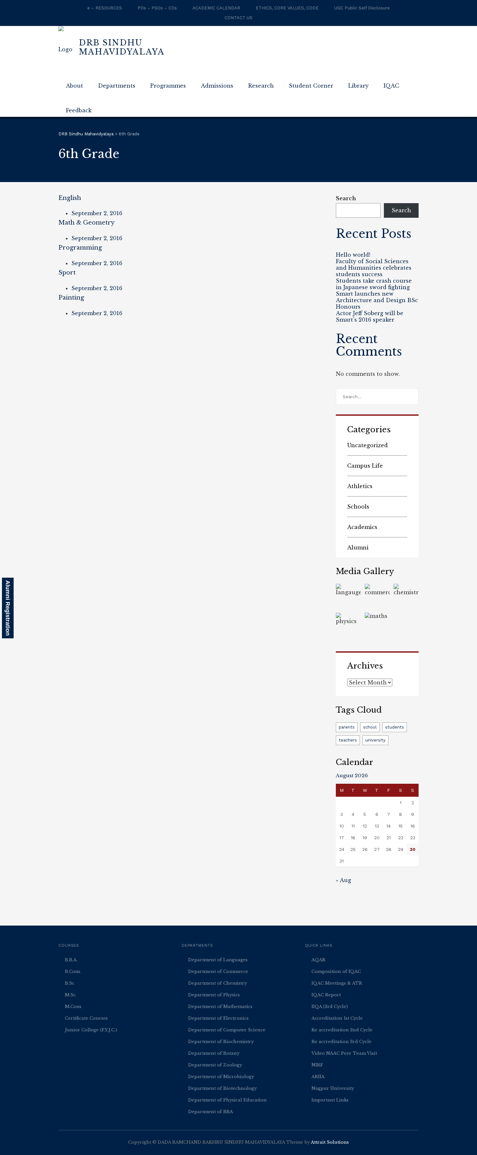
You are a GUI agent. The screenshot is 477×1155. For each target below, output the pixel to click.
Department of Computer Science (226, 1030)
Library (358, 85)
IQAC (391, 85)
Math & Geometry (86, 222)
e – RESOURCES (104, 8)
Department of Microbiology (221, 1076)
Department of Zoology (215, 1065)
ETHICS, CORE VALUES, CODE (287, 8)
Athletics (360, 486)
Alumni (358, 547)
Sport (67, 272)
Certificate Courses (86, 1018)
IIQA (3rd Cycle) (330, 1006)
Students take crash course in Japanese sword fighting (374, 283)
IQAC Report (326, 995)
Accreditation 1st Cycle (337, 1018)
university (375, 740)
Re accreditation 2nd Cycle (342, 1030)
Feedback (79, 110)
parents (347, 727)
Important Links (330, 1100)
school (370, 727)
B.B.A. (71, 960)
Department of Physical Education (227, 1100)
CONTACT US (238, 17)
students (394, 727)
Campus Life (365, 465)
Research (261, 85)
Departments (116, 85)
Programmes (168, 85)
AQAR (318, 960)
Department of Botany (213, 1053)
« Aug (343, 880)
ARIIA (318, 1076)
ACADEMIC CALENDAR (216, 8)
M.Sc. (71, 995)
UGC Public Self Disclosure (362, 8)
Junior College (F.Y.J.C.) (91, 1030)
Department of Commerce (218, 971)
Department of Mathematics (220, 1006)
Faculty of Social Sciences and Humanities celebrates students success (373, 267)
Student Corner (311, 85)
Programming (80, 247)
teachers (348, 740)
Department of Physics (214, 995)
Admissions (217, 85)
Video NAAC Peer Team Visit (344, 1053)
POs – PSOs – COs (157, 8)
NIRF (317, 1065)
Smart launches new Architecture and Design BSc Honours (377, 300)
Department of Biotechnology (222, 1088)
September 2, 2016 (96, 213)
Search (346, 198)
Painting (71, 297)
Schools (358, 506)
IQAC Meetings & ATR (337, 983)
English (69, 198)
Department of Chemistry (217, 983)
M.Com (73, 1006)
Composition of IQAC (336, 971)
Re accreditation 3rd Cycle (342, 1041)
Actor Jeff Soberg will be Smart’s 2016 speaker (369, 316)
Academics (362, 527)
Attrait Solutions (330, 1142)
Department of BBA (210, 1111)
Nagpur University (333, 1088)
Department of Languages (218, 960)
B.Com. (73, 971)
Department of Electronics (218, 1018)
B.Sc (69, 983)
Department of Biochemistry (221, 1041)
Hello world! (353, 255)
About (74, 85)
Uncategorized (367, 445)
